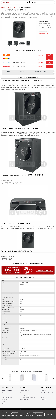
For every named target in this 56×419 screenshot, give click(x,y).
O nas (3, 403)
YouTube (43, 395)
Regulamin (4, 399)
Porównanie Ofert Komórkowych (27, 397)
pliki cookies (15, 412)
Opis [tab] (8, 71)
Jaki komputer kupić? (24, 399)
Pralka (9, 7)
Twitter (42, 397)
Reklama (4, 392)
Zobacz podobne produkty (46, 35)
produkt (3, 7)
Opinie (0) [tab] (21, 71)
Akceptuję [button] (49, 414)
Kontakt (4, 401)
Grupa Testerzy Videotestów (47, 392)
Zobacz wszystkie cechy (44, 33)
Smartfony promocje (24, 395)
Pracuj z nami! (5, 406)
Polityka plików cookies (7, 397)
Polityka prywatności (6, 395)
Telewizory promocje (24, 390)
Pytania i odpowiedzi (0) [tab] (41, 71)
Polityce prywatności (38, 412)
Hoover (14, 7)
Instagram (43, 399)
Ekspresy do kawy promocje (26, 392)
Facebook (43, 390)
